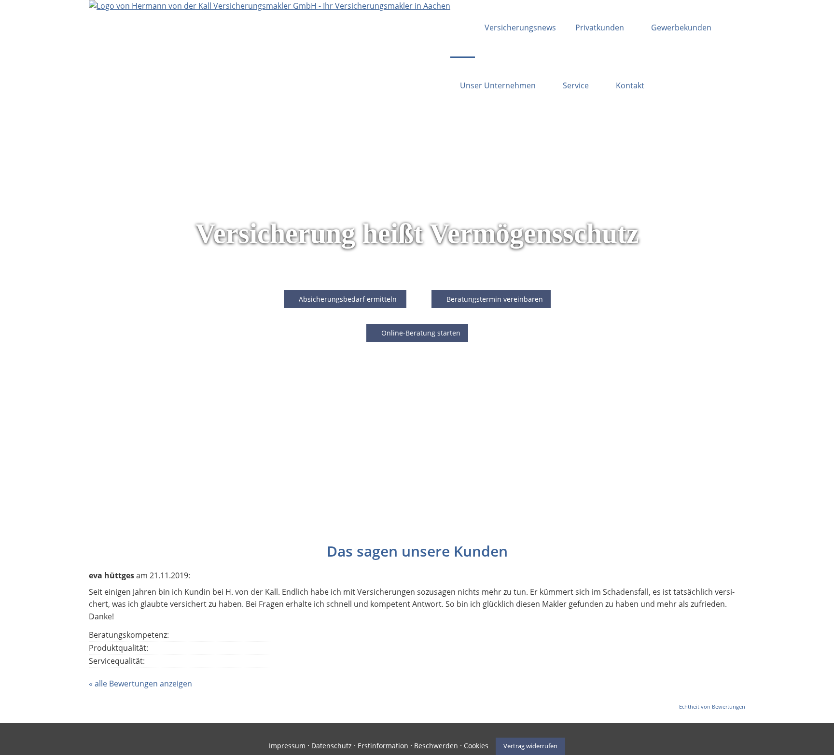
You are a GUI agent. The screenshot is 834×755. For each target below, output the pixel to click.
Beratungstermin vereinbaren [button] (494, 299)
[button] (345, 299)
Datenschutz (331, 745)
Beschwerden (436, 745)
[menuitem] (462, 29)
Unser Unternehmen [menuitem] (498, 85)
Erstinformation (383, 745)
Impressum (287, 745)
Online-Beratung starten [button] (420, 332)
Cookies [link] (476, 745)
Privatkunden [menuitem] (599, 27)
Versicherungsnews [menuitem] (520, 27)
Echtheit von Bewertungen (712, 706)
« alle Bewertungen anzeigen (140, 683)
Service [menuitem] (576, 85)
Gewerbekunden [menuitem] (681, 27)
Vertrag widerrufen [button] (530, 745)
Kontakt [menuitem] (630, 85)
